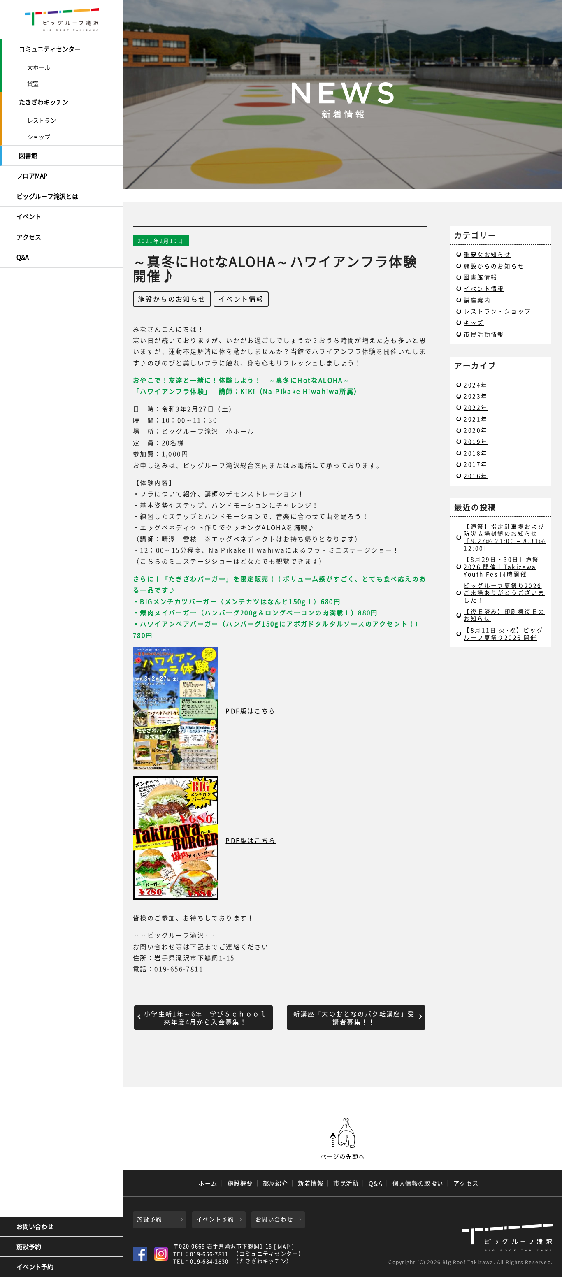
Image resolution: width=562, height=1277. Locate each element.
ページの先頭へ (343, 1139)
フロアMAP (31, 175)
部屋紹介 (275, 1183)
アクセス (28, 236)
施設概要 (240, 1183)
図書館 (28, 155)
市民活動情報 (484, 334)
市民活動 (346, 1183)
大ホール (38, 67)
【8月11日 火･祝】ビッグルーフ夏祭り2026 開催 (503, 633)
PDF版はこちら (250, 710)
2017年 (476, 464)
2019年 (476, 441)
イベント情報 (241, 299)
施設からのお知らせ (172, 299)
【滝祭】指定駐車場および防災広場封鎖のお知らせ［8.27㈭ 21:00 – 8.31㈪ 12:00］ (505, 537)
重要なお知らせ (487, 254)
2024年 (476, 385)
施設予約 (28, 1246)
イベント (28, 216)
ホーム (207, 1183)
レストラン (41, 120)
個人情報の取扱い (418, 1183)
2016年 (476, 475)
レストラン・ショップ (497, 311)
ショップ (38, 136)
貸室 (33, 83)
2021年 (476, 419)
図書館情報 (480, 277)
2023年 (476, 396)
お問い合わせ (34, 1226)
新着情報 (310, 1183)
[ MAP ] (284, 1246)
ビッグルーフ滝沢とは (47, 196)
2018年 (476, 453)
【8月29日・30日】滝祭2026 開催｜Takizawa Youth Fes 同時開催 (501, 566)
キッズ (474, 322)
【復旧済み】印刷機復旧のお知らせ (504, 615)
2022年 (476, 407)
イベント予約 (34, 1266)
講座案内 (477, 300)
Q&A (22, 257)
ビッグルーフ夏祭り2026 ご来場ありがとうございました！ (504, 592)
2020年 (476, 430)
